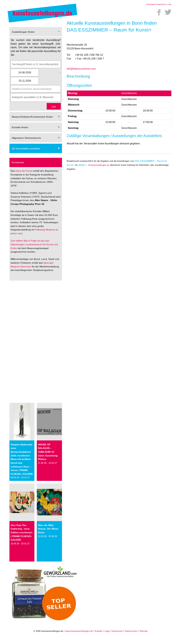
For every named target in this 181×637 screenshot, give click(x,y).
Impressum (117, 631)
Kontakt (98, 631)
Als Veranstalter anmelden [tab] (26, 148)
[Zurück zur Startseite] (42, 22)
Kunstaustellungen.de (98, 165)
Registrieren (161, 4)
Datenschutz (131, 631)
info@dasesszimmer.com (81, 68)
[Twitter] (168, 12)
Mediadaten (150, 4)
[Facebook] (159, 12)
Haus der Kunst (24, 171)
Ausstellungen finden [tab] (23, 32)
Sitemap (144, 631)
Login (169, 4)
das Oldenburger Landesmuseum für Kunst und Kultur (34, 244)
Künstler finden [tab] (20, 127)
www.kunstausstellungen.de (79, 631)
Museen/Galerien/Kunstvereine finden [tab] (32, 116)
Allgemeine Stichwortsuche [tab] (26, 138)
